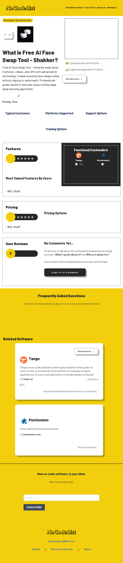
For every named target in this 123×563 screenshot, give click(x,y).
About (87, 549)
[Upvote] (9, 34)
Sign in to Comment (65, 272)
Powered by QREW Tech (61, 541)
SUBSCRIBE (34, 507)
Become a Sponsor (62, 549)
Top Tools (90, 7)
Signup (36, 549)
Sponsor (101, 7)
